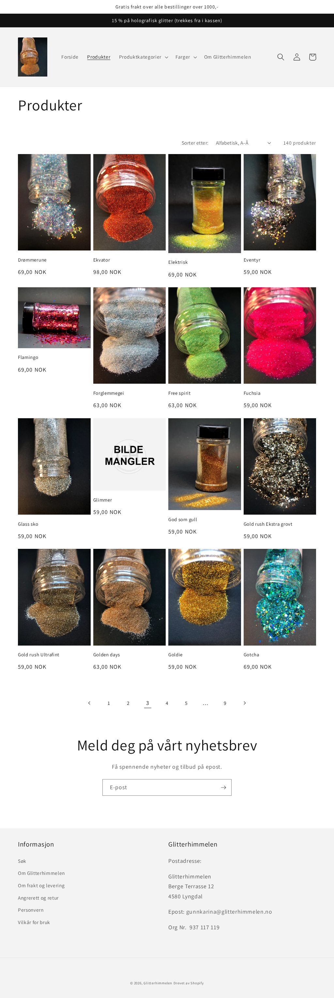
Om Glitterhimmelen (41, 873)
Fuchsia (252, 393)
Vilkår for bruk (34, 922)
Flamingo (28, 357)
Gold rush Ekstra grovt (268, 524)
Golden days (106, 654)
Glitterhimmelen (158, 983)
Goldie (175, 654)
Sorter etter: (195, 142)
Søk (22, 861)
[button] (143, 57)
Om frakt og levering (41, 885)
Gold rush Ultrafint (38, 654)
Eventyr (252, 260)
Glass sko (28, 524)
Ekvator (101, 260)
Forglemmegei (108, 393)
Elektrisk (178, 262)
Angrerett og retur (38, 897)
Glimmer (102, 500)
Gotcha (251, 654)
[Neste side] (244, 703)
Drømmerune (32, 260)
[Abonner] (223, 787)
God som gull (182, 519)
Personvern (31, 909)
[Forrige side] (89, 703)
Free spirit (179, 393)
